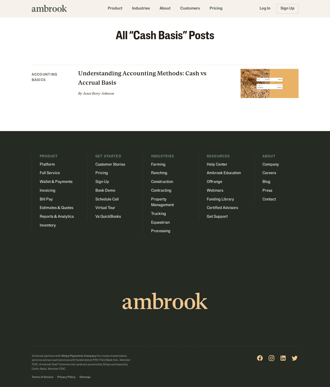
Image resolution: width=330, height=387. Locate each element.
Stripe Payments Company (79, 356)
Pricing (216, 9)
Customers (190, 9)
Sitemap (84, 377)
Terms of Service (42, 377)
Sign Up (287, 9)
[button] (115, 9)
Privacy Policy (66, 377)
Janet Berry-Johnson (98, 93)
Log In (265, 9)
